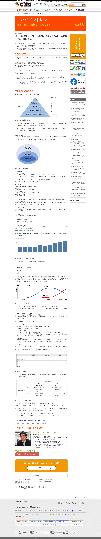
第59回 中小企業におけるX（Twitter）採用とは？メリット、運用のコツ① (78, 151)
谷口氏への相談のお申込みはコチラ (27, 454)
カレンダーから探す (65, 5)
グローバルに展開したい (79, 511)
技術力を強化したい (47, 9)
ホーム (17, 13)
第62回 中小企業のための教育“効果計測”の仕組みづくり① (78, 135)
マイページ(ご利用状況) (49, 514)
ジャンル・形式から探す (56, 5)
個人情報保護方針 (20, 516)
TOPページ (18, 514)
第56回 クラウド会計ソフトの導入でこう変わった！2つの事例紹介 (78, 168)
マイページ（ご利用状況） (37, 4)
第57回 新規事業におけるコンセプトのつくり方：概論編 (78, 162)
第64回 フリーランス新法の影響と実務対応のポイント (78, 124)
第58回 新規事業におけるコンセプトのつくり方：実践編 (78, 157)
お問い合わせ (60, 1)
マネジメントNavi (27, 13)
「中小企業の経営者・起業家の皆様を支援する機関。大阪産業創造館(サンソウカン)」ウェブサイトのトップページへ (17, 9)
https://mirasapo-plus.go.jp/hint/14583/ (24, 230)
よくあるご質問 (59, 514)
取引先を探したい (36, 9)
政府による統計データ (22, 265)
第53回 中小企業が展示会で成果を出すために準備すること (78, 184)
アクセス (50, 1)
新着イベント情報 (79, 502)
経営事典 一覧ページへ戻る (41, 475)
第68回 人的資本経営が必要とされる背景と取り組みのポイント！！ (78, 104)
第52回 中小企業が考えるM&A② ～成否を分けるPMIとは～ (78, 189)
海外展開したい (80, 9)
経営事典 (35, 13)
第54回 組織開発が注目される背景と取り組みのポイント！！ (78, 178)
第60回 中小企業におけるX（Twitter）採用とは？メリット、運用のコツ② (78, 145)
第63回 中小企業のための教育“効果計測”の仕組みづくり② (78, 130)
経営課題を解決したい (25, 9)
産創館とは (46, 1)
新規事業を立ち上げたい (58, 9)
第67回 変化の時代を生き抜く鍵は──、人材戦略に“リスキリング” (78, 110)
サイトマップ (54, 1)
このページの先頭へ (81, 497)
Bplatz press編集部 (79, 503)
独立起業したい (69, 9)
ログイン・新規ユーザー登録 (37, 3)
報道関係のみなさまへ (66, 1)
